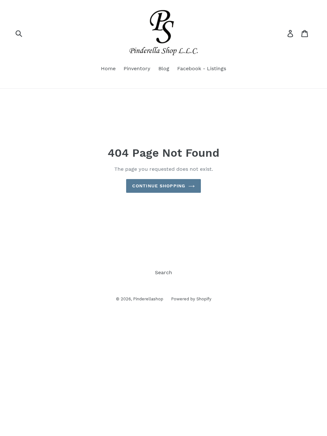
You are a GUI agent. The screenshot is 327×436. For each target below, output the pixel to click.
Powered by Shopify (191, 299)
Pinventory (137, 68)
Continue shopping (158, 185)
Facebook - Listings (201, 68)
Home (108, 68)
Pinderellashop (148, 299)
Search (163, 272)
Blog (163, 68)
